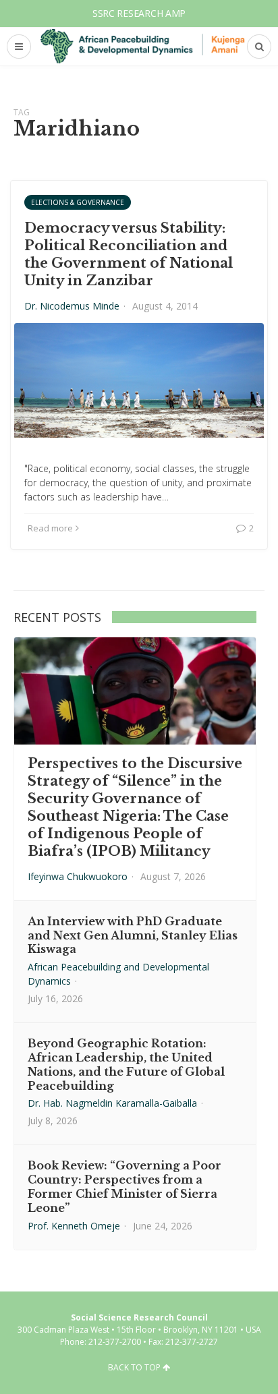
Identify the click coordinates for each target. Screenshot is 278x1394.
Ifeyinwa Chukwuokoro (78, 876)
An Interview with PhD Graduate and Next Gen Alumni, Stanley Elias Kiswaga (133, 935)
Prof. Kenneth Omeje (74, 1225)
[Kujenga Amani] (142, 46)
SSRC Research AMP (139, 13)
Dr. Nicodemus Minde (71, 305)
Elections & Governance (77, 202)
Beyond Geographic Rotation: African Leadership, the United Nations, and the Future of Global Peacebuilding (126, 1064)
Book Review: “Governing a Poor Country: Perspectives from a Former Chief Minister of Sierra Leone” (124, 1186)
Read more (50, 528)
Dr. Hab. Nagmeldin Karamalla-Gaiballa (112, 1103)
